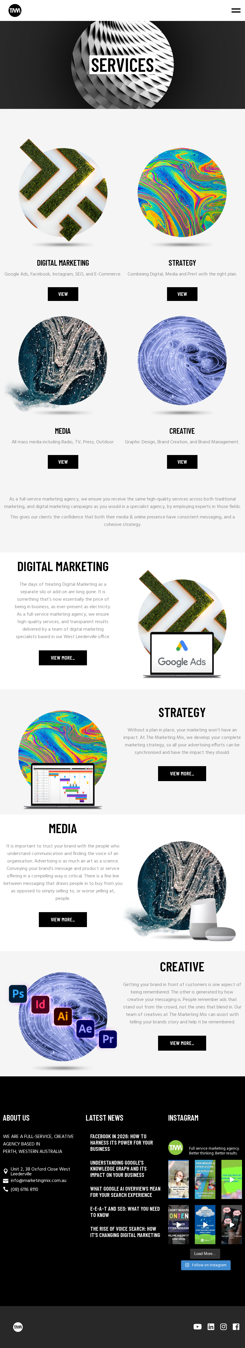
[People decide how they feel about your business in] (205, 1179)
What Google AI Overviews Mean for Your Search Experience (125, 1191)
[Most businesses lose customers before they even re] (178, 1179)
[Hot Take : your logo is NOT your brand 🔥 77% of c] (205, 1224)
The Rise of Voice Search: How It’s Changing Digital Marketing (125, 1231)
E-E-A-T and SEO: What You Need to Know (125, 1211)
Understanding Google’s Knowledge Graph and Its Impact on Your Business (118, 1168)
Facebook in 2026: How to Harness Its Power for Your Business (121, 1142)
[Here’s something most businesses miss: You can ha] (231, 1179)
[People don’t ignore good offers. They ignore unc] (231, 1224)
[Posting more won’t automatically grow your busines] (178, 1224)
